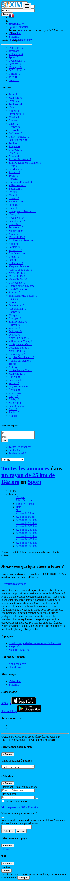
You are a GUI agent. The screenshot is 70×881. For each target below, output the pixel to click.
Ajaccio (14, 415)
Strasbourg (16, 113)
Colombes (16, 263)
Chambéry (17, 354)
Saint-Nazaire (18, 321)
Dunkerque (16, 305)
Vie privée (14, 646)
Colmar (14, 324)
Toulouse (15, 104)
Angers (14, 146)
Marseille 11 (17, 402)
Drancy (14, 334)
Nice (13, 107)
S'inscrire (21, 30)
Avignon (15, 233)
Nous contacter (17, 663)
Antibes (14, 292)
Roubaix (15, 224)
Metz (13, 195)
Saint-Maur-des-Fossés (23, 295)
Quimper (15, 331)
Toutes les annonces (21, 446)
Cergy (13, 396)
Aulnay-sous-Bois (20, 269)
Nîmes (14, 156)
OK (4, 440)
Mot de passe (8, 793)
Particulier (15, 450)
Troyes (14, 363)
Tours (13, 175)
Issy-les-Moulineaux (21, 357)
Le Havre (15, 133)
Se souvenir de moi (16, 801)
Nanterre (15, 243)
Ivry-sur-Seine (18, 386)
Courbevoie (17, 253)
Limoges (15, 178)
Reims (14, 130)
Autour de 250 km (26, 529)
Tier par (20, 497)
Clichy (14, 399)
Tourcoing (16, 227)
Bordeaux (16, 120)
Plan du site (15, 667)
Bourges (15, 318)
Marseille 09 (18, 279)
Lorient (14, 376)
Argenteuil (16, 217)
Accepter (23, 877)
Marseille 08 (17, 272)
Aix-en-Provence (20, 159)
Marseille (15, 97)
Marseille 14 (17, 350)
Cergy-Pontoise (19, 136)
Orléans (14, 191)
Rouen (14, 198)
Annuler (21, 831)
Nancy (14, 214)
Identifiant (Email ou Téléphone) (19, 786)
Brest (13, 165)
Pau (12, 259)
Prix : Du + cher (25, 503)
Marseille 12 (17, 373)
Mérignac (15, 315)
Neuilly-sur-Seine (20, 360)
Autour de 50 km (25, 516)
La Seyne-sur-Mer (20, 344)
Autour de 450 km (26, 542)
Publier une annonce (20, 39)
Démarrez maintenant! (14, 583)
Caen (13, 208)
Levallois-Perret (19, 347)
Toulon (14, 143)
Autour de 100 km (26, 519)
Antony (14, 367)
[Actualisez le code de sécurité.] (2, 816)
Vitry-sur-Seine (19, 266)
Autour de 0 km (25, 513)
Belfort (14, 412)
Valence (14, 328)
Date (18, 506)
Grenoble (15, 149)
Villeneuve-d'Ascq (20, 341)
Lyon (14, 100)
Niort (13, 409)
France (7, 849)
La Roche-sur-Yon (20, 370)
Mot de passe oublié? (13, 807)
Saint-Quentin (18, 406)
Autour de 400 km (26, 539)
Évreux (14, 389)
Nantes (14, 110)
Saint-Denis (17, 221)
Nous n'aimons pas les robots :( (19, 813)
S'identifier (22, 26)
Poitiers (14, 246)
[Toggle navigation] (27, 6)
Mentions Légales (19, 649)
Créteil (14, 256)
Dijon (13, 152)
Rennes (14, 126)
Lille (13, 123)
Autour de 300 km (26, 532)
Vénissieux (16, 393)
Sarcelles (15, 380)
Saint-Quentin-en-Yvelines (25, 162)
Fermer (6, 870)
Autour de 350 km (26, 536)
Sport (34, 482)
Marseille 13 (17, 237)
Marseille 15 (17, 276)
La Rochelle (17, 282)
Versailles (15, 250)
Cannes (14, 311)
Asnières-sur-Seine (21, 240)
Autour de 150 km (26, 523)
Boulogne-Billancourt (22, 211)
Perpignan (16, 204)
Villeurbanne (17, 185)
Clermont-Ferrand (20, 182)
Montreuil (16, 230)
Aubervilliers (17, 308)
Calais (13, 298)
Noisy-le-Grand (19, 337)
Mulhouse (16, 201)
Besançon (16, 188)
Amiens (14, 172)
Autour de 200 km (26, 526)
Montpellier (17, 117)
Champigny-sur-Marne (23, 285)
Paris (13, 94)
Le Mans (15, 169)
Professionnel (17, 453)
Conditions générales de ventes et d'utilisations (35, 643)
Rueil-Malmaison (20, 289)
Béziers (14, 302)
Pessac (14, 383)
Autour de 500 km (26, 545)
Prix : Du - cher (24, 500)
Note (18, 510)
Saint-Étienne (18, 139)
